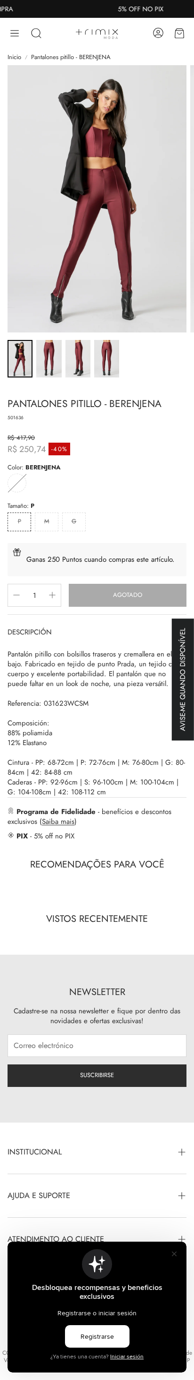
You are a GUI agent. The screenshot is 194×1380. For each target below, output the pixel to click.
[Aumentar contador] (52, 595)
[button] (15, 33)
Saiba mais (58, 821)
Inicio (14, 57)
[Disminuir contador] (16, 595)
